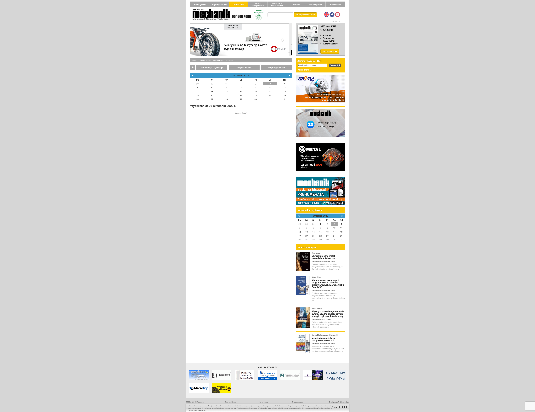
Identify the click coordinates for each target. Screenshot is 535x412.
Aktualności (239, 4)
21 (313, 235)
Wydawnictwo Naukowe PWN (323, 261)
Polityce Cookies (199, 410)
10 (334, 227)
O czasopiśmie (315, 4)
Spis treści (328, 35)
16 (327, 231)
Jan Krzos (316, 253)
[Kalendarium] (192, 67)
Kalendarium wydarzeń (310, 210)
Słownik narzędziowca (258, 4)
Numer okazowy (330, 43)
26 (299, 239)
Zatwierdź (334, 65)
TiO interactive (343, 402)
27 (306, 239)
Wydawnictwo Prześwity (321, 319)
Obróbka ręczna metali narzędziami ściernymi (323, 257)
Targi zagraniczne (276, 67)
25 (341, 235)
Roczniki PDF (329, 40)
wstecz (194, 60)
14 (313, 231)
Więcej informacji (305, 69)
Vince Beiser (317, 308)
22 (320, 235)
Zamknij (339, 407)
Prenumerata (335, 4)
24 (334, 235)
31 (313, 223)
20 (306, 235)
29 (299, 223)
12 (299, 231)
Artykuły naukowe (219, 4)
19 (299, 235)
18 (341, 231)
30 (306, 223)
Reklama (296, 4)
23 (327, 235)
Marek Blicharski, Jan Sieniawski (325, 335)
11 (341, 227)
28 (313, 239)
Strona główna (200, 4)
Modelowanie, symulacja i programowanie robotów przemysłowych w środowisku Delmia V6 (328, 283)
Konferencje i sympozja (212, 67)
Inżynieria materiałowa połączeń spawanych (323, 339)
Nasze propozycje (307, 247)
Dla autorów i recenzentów (277, 4)
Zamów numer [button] (328, 51)
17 (334, 231)
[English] (326, 14)
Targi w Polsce (244, 67)
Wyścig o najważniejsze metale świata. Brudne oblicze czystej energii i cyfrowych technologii (328, 314)
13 (306, 231)
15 (320, 231)
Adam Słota (316, 277)
